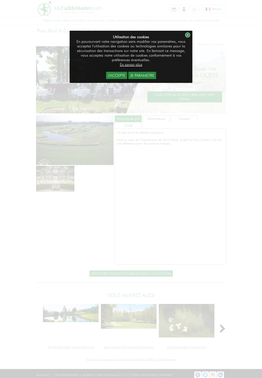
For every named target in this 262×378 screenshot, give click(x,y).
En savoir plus (131, 64)
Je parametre (142, 75)
